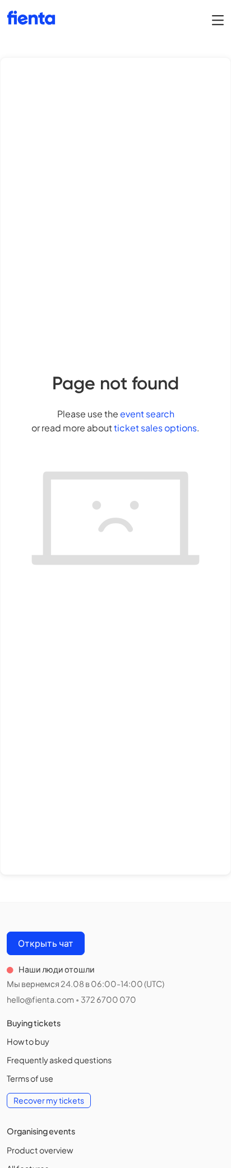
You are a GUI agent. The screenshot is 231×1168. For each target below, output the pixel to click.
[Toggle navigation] (218, 20)
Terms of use (30, 1078)
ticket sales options (155, 428)
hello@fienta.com (40, 999)
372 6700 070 (108, 999)
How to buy (28, 1041)
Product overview (40, 1150)
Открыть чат (45, 943)
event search (147, 414)
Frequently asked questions (59, 1060)
